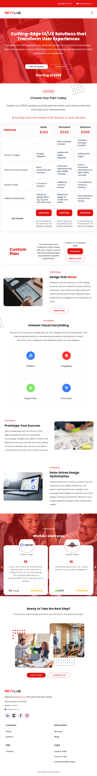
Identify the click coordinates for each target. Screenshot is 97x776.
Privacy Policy (60, 751)
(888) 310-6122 (66, 4)
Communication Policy (64, 761)
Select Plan (44, 213)
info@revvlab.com (85, 4)
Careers (9, 736)
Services (58, 731)
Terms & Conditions (44, 226)
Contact (10, 751)
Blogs (56, 736)
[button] (2, 567)
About (8, 731)
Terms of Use (60, 756)
